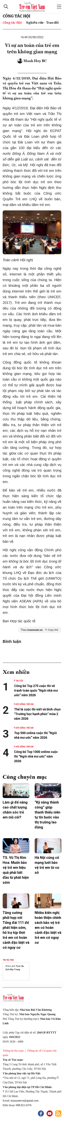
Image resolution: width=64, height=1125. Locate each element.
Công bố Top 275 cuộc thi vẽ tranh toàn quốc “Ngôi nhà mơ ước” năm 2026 (36, 690)
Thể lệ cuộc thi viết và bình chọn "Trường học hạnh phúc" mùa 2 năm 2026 (37, 713)
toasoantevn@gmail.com (24, 1100)
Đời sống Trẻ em (24, 703)
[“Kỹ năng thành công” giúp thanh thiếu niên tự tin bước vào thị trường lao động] (48, 790)
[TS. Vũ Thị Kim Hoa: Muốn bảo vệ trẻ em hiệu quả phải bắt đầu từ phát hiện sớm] (16, 845)
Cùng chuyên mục (25, 776)
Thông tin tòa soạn (13, 1050)
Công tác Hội (16, 16)
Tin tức (19, 680)
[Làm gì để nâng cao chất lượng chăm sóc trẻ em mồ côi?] (16, 790)
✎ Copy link (51, 629)
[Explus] (32, 652)
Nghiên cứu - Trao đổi (42, 22)
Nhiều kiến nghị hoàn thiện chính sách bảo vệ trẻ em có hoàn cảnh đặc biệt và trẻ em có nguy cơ (48, 928)
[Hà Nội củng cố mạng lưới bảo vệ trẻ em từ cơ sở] (48, 845)
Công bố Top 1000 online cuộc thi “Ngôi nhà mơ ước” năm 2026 (36, 756)
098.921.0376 (24, 1105)
